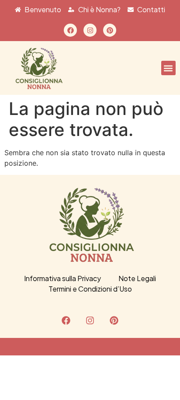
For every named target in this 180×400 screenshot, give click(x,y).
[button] (168, 68)
